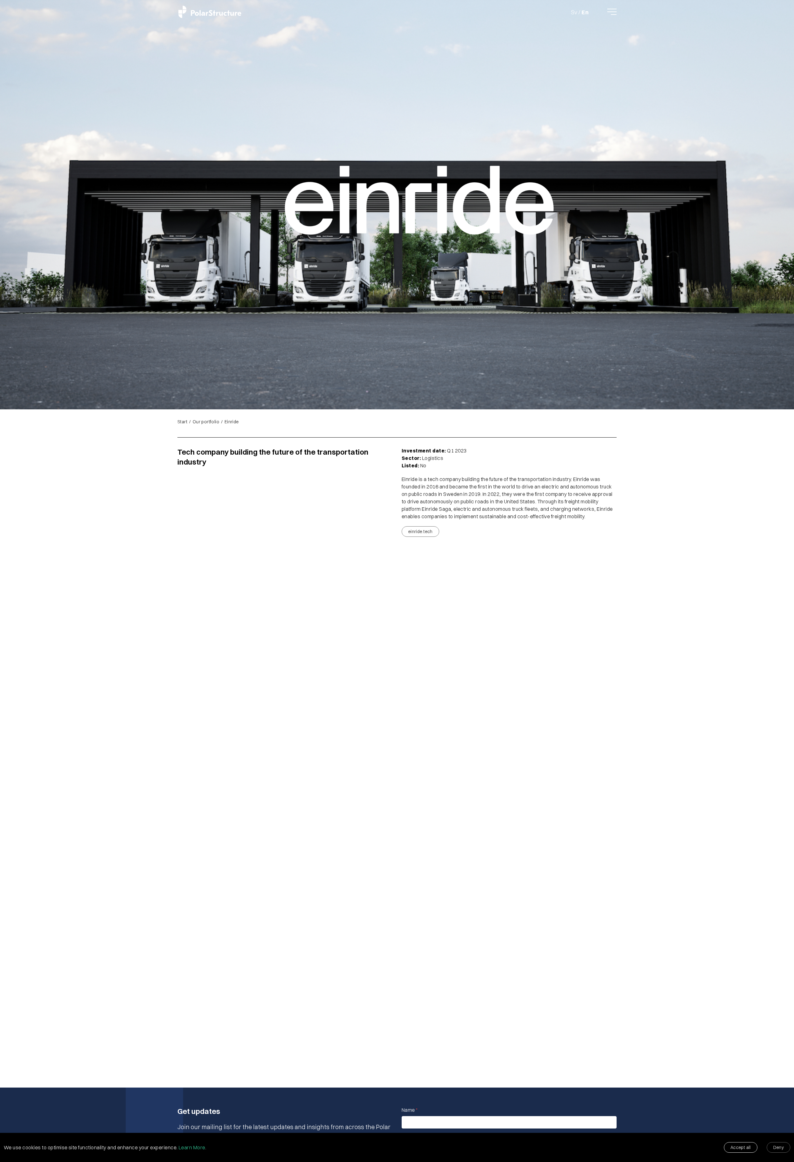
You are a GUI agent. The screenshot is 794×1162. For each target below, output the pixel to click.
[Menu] (612, 12)
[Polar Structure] (209, 11)
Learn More (192, 1147)
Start (182, 422)
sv (574, 12)
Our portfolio (206, 422)
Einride (232, 422)
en (585, 12)
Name (409, 1110)
